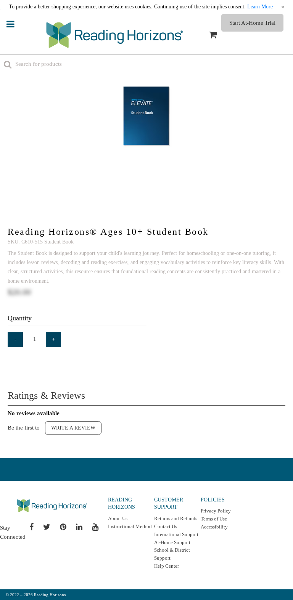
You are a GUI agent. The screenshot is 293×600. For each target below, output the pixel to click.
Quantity (20, 318)
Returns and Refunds (175, 518)
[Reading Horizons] (114, 35)
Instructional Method (130, 526)
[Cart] (212, 35)
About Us (117, 518)
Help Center (166, 566)
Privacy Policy (216, 511)
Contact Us (165, 526)
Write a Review (73, 428)
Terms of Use (214, 519)
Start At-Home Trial (252, 23)
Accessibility (214, 527)
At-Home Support (172, 542)
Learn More (260, 7)
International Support (176, 534)
